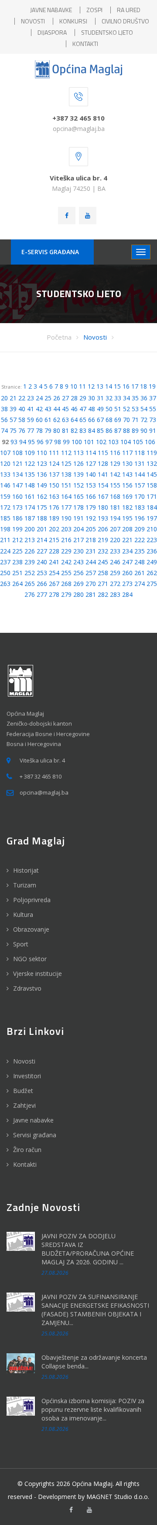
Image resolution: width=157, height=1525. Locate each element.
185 (5, 518)
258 (103, 573)
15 (117, 386)
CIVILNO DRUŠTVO (125, 21)
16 (126, 386)
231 (90, 551)
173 (17, 507)
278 (54, 594)
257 (90, 573)
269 (78, 583)
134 (17, 474)
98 (57, 442)
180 (103, 507)
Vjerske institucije (37, 973)
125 (66, 463)
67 (100, 420)
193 (103, 518)
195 (127, 518)
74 (4, 430)
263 (5, 583)
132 (152, 463)
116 (115, 452)
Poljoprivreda (32, 900)
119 (152, 452)
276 (29, 594)
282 (103, 594)
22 (21, 398)
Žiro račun (27, 1149)
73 (152, 420)
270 (90, 583)
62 (56, 420)
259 (115, 573)
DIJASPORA (52, 32)
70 (126, 420)
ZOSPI (94, 9)
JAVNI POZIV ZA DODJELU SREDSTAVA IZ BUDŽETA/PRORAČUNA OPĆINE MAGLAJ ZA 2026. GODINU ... (87, 1249)
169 (127, 496)
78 (39, 430)
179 (90, 507)
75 (13, 430)
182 (127, 507)
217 (78, 540)
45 (65, 409)
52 (126, 409)
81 (65, 430)
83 (82, 430)
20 (4, 398)
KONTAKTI (85, 43)
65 (82, 420)
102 (101, 442)
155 (115, 485)
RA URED (128, 9)
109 (29, 452)
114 (90, 452)
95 (31, 442)
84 (91, 430)
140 (90, 474)
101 (89, 442)
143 (127, 474)
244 (90, 562)
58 (21, 420)
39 (13, 409)
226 (29, 551)
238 (17, 562)
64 (74, 420)
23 (30, 398)
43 (47, 409)
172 (5, 507)
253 (42, 573)
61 (47, 420)
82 (74, 430)
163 (54, 496)
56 (4, 420)
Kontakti (25, 1164)
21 (13, 398)
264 (17, 583)
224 (5, 551)
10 (73, 386)
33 (117, 398)
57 (13, 420)
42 (39, 409)
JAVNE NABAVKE (51, 9)
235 (139, 551)
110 (42, 452)
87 (117, 430)
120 (5, 463)
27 (65, 398)
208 (127, 529)
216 (66, 540)
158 (152, 485)
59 (30, 420)
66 (91, 420)
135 (29, 474)
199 (17, 529)
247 (127, 562)
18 (143, 386)
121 (17, 463)
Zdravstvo (27, 988)
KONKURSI (73, 21)
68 (109, 420)
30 (91, 398)
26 (56, 398)
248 (139, 562)
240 (42, 562)
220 (115, 540)
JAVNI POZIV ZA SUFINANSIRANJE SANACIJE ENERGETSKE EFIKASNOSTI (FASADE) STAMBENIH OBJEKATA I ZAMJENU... (95, 1310)
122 (29, 463)
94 (22, 442)
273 (127, 583)
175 (42, 507)
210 (152, 529)
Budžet (23, 1090)
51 (117, 409)
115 (103, 452)
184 (152, 507)
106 (150, 442)
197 (152, 518)
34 (126, 398)
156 (127, 485)
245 (103, 562)
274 (139, 583)
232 (103, 551)
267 (54, 583)
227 (42, 551)
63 (65, 420)
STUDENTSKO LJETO (107, 32)
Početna (59, 337)
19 (152, 386)
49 (100, 409)
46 (74, 409)
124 (54, 463)
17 (134, 386)
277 (42, 594)
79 (47, 430)
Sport (20, 944)
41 (30, 409)
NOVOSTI (33, 21)
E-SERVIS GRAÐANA (50, 252)
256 (78, 573)
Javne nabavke (33, 1120)
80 (56, 430)
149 (42, 485)
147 (17, 485)
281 (90, 594)
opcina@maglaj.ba (79, 128)
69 (117, 420)
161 (29, 496)
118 (139, 452)
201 (42, 529)
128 (103, 463)
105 (138, 442)
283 (115, 594)
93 (13, 442)
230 (78, 551)
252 (29, 573)
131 (139, 463)
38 (4, 409)
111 (54, 452)
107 (5, 452)
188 (42, 518)
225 (17, 551)
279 (66, 594)
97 (48, 442)
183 (139, 507)
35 (135, 398)
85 (100, 430)
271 (103, 583)
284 (127, 594)
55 (152, 409)
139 (78, 474)
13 (99, 386)
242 (66, 562)
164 (66, 496)
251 (17, 573)
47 (82, 409)
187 (29, 518)
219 (103, 540)
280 (78, 594)
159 (5, 496)
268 (66, 583)
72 (143, 420)
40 (21, 409)
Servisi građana (34, 1135)
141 (103, 474)
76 (21, 430)
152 (78, 485)
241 (54, 562)
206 (103, 529)
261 (139, 573)
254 (54, 573)
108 (17, 452)
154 (103, 485)
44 (56, 409)
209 (139, 529)
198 (5, 529)
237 (5, 562)
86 (109, 430)
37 (152, 398)
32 (109, 398)
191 (78, 518)
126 (78, 463)
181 (115, 507)
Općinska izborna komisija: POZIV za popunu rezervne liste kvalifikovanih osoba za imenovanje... (92, 1409)
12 (91, 386)
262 (152, 573)
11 (82, 386)
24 (39, 398)
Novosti (95, 337)
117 (127, 452)
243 (78, 562)
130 (127, 463)
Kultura (23, 914)
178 (78, 507)
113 (78, 452)
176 (54, 507)
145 (152, 474)
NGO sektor (30, 959)
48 (91, 409)
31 (100, 398)
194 (115, 518)
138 (66, 474)
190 (66, 518)
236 (152, 551)
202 (54, 529)
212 (17, 540)
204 (78, 529)
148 (29, 485)
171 (152, 496)
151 (66, 485)
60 (39, 420)
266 (42, 583)
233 (115, 551)
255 (66, 573)
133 (5, 474)
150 (54, 485)
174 (29, 507)
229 (66, 551)
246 (115, 562)
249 (152, 562)
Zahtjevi (24, 1105)
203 (66, 529)
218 (90, 540)
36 (143, 398)
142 (115, 474)
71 (135, 420)
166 (90, 496)
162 (42, 496)
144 (139, 474)
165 (78, 496)
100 (77, 442)
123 (42, 463)
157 (139, 485)
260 (127, 573)
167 (103, 496)
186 (17, 518)
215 (54, 540)
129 (115, 463)
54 (143, 409)
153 (90, 485)
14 (108, 386)
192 (90, 518)
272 (115, 583)
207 (115, 529)
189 (54, 518)
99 (66, 442)
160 (17, 496)
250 (5, 573)
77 (30, 430)
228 (54, 551)
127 (90, 463)
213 (29, 540)
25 (47, 398)
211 (5, 540)
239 (29, 562)
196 (139, 518)
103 (113, 442)
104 (125, 442)
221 (127, 540)
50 (109, 409)
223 (152, 540)
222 (139, 540)
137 (54, 474)
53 (135, 409)
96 (40, 442)
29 (82, 398)
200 (29, 529)
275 (152, 583)
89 (135, 430)
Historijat (26, 870)
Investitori (27, 1076)
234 (127, 551)
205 (90, 529)
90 (143, 430)
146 (5, 485)
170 (139, 496)
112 (66, 452)
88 (126, 430)
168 (115, 496)
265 (29, 583)
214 (42, 540)
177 (66, 507)
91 (152, 430)
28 (74, 398)
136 (42, 474)
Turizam (24, 885)
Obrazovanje (31, 929)
